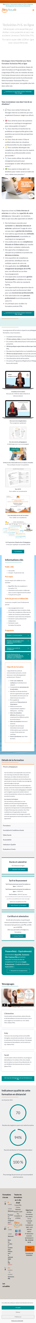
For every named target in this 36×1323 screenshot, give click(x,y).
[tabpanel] (18, 796)
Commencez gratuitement (18, 1)
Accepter (18, 1307)
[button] (18, 635)
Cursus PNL (18, 1205)
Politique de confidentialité (17, 1320)
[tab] (18, 766)
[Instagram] (16, 1234)
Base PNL (11, 586)
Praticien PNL (13, 957)
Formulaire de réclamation (29, 1254)
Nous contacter (29, 1248)
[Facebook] (20, 1231)
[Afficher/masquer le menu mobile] (33, 10)
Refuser (18, 1312)
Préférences (18, 1317)
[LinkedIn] (16, 1231)
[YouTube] (20, 1234)
